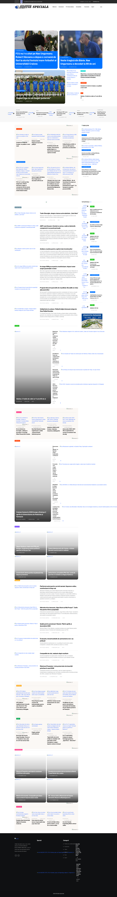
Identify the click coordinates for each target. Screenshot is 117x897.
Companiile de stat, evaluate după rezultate (54, 653)
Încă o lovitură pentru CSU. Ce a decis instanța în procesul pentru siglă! (96, 251)
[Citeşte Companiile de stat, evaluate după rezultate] (26, 656)
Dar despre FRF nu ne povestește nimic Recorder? (62, 113)
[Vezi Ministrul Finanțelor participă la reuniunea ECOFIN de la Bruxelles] (30, 766)
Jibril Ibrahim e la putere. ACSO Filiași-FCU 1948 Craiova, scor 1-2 (96, 296)
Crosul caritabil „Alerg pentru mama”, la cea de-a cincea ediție (53, 823)
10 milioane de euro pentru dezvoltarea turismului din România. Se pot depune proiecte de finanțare (69, 706)
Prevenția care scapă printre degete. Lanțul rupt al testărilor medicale (55, 470)
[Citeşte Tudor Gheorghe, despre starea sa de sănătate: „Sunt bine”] (26, 216)
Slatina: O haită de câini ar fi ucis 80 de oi (31, 399)
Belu (37, 110)
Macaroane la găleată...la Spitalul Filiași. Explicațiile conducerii (55, 451)
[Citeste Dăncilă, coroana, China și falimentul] (72, 113)
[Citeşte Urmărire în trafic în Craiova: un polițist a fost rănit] (23, 136)
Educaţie (19, 412)
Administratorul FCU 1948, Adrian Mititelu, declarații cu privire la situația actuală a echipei (92, 139)
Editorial (54, 6)
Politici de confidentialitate (70, 843)
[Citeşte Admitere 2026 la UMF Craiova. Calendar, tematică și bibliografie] (54, 419)
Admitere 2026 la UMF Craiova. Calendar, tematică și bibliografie (53, 429)
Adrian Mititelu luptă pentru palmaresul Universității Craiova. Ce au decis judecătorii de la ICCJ (96, 281)
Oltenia (17, 325)
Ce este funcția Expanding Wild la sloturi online (69, 823)
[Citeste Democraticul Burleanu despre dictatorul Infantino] (11, 113)
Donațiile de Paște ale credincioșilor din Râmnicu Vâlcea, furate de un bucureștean (56, 358)
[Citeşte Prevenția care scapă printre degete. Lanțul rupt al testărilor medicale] (77, 464)
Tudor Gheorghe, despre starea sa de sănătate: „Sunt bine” (59, 213)
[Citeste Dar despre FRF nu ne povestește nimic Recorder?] (51, 113)
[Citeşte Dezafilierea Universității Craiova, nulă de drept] (85, 225)
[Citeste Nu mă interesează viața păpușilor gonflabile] (31, 113)
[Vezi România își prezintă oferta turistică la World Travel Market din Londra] (62, 766)
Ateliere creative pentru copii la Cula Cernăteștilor (56, 249)
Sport (92, 6)
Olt (82, 93)
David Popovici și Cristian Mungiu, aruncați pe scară (101, 113)
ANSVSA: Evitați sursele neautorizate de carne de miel (54, 702)
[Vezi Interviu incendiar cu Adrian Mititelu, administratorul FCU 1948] (92, 146)
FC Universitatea (70, 6)
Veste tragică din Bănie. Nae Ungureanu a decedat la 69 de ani (38, 178)
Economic (86, 6)
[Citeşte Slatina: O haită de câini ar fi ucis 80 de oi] (33, 367)
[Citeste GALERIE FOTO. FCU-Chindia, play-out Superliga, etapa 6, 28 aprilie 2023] (56, 852)
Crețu (78, 110)
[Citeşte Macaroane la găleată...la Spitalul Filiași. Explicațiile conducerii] (76, 446)
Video (66, 849)
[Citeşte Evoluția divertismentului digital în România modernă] (23, 814)
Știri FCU (84, 135)
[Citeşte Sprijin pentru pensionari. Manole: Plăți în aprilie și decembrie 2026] (26, 628)
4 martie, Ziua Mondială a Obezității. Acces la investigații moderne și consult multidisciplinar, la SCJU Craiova (56, 512)
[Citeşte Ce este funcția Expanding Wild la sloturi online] (70, 814)
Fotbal (92, 206)
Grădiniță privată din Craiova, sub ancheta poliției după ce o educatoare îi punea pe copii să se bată (53, 149)
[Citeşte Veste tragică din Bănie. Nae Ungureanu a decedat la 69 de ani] (39, 169)
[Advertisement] (58, 20)
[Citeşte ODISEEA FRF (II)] (85, 307)
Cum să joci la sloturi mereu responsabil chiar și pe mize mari (38, 822)
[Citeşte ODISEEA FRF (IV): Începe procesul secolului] (85, 237)
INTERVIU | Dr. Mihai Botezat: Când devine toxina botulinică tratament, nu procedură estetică (55, 492)
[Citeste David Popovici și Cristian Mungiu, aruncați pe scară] (92, 113)
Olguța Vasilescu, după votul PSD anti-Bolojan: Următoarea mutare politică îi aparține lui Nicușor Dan (28, 548)
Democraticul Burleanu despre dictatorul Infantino (22, 113)
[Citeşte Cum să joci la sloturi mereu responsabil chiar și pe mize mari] (39, 814)
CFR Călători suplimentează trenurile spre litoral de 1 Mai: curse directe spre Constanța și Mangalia (22, 706)
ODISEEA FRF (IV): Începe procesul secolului (32, 1)
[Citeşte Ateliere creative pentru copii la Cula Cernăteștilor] (26, 254)
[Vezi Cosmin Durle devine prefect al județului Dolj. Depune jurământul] (30, 568)
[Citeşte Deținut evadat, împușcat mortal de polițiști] (39, 135)
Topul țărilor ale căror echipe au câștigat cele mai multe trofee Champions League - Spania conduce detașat (54, 740)
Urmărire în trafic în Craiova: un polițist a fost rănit (23, 144)
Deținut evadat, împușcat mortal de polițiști (37, 142)
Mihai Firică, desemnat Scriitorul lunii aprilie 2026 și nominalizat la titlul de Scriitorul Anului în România (91, 75)
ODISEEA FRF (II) (94, 308)
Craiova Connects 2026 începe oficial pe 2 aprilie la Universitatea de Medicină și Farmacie (31, 514)
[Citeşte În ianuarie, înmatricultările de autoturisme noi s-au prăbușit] (26, 643)
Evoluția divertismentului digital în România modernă (23, 822)
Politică (17, 526)
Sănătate (17, 440)
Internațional (18, 749)
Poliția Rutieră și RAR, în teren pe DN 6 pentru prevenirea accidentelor (69, 145)
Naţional (19, 685)
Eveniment (61, 6)
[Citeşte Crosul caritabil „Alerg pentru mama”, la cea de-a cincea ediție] (54, 814)
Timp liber (19, 806)
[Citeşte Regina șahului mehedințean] (39, 725)
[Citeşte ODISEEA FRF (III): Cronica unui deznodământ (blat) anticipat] (85, 264)
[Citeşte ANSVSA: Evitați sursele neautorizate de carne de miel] (54, 693)
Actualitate (78, 6)
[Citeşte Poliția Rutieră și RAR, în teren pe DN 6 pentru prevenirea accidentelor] (70, 136)
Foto (66, 854)
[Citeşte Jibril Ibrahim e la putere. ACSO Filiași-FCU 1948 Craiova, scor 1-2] (85, 296)
